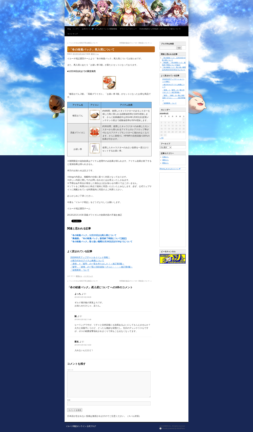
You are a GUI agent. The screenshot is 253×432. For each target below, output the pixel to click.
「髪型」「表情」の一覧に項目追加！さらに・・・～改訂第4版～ (101, 267)
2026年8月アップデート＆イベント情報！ (90, 257)
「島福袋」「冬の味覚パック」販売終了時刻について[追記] (98, 238)
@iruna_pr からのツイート (169, 169)
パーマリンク (88, 276)
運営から (79, 276)
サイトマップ (72, 33)
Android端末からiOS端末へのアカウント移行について (160, 28)
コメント (70, 369)
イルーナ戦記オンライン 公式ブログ (81, 426)
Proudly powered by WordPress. (173, 428)
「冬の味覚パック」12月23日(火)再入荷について (93, 235)
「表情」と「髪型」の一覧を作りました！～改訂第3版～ (97, 264)
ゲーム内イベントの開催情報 (106, 28)
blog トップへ (73, 28)
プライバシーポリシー (128, 28)
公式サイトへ (87, 28)
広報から (165, 157)
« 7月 (162, 138)
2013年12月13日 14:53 (83, 345)
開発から (165, 163)
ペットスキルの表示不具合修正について (82, 43)
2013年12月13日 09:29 (83, 297)
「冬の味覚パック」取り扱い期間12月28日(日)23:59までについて (101, 241)
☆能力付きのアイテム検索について (87, 260)
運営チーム (95, 54)
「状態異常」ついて (79, 270)
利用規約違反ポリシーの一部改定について (136, 43)
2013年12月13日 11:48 (83, 319)
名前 (68, 400)
